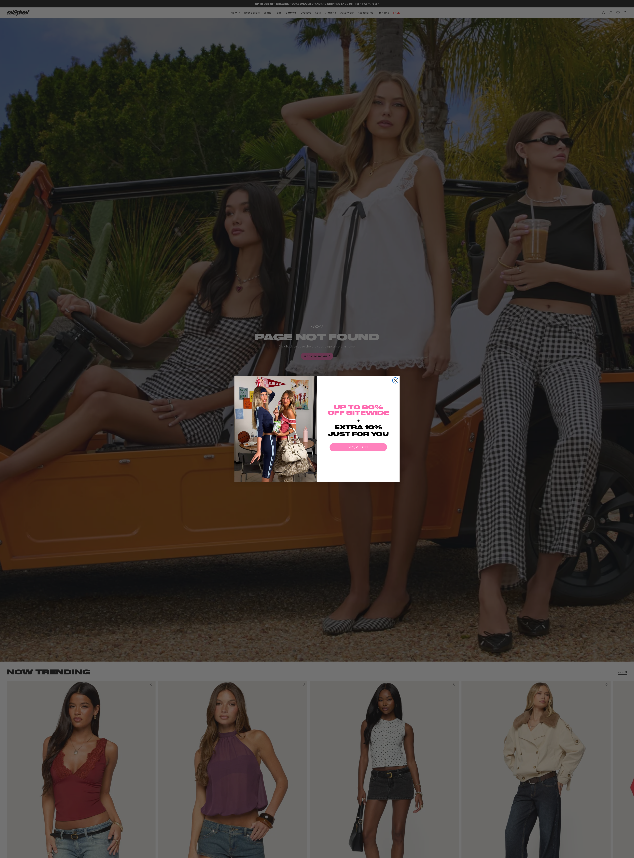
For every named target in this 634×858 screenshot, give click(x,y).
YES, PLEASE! (358, 447)
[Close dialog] (395, 380)
